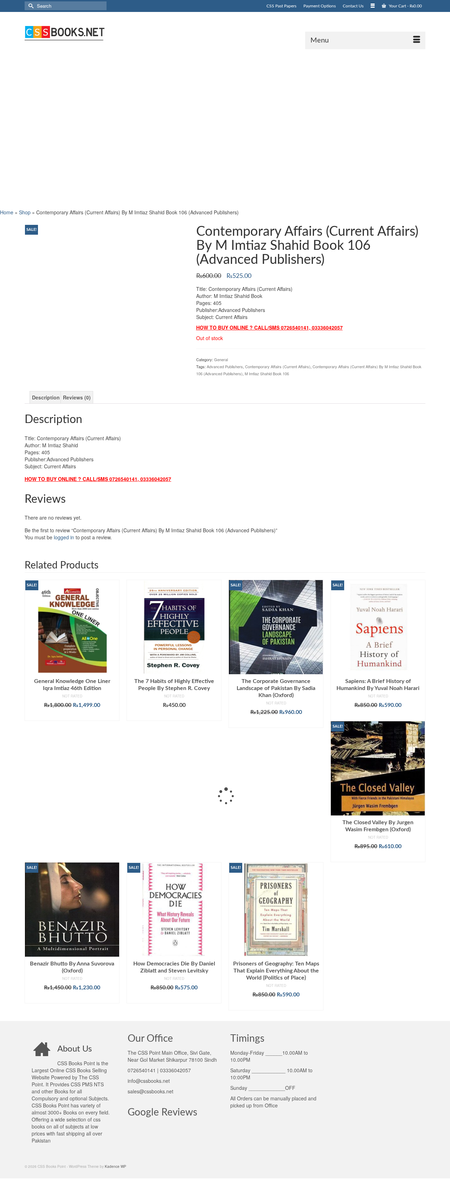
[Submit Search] (30, 5)
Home (6, 212)
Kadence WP (115, 1166)
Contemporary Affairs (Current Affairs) (277, 366)
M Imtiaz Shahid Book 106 (267, 373)
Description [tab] (46, 397)
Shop (25, 212)
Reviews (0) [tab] (77, 397)
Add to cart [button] (72, 715)
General (221, 359)
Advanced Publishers (225, 366)
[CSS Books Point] (88, 32)
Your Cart (405, 6)
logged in (64, 537)
